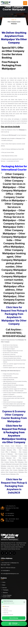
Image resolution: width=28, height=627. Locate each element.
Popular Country (6, 596)
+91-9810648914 (9, 513)
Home (12, 19)
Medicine (5, 592)
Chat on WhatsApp (13, 618)
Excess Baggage (7, 595)
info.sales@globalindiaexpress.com (10, 573)
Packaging (5, 590)
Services (4, 587)
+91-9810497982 (9, 515)
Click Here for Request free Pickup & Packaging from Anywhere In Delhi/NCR (14, 486)
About (3, 585)
